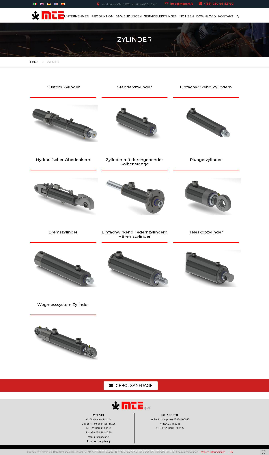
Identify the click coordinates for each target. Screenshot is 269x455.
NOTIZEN (187, 16)
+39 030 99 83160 (100, 428)
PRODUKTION (102, 16)
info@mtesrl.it (181, 4)
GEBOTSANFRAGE (133, 385)
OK (231, 452)
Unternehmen (76, 16)
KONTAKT (225, 16)
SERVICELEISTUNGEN (160, 16)
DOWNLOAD (206, 16)
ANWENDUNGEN (129, 16)
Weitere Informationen (213, 452)
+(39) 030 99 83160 (218, 4)
